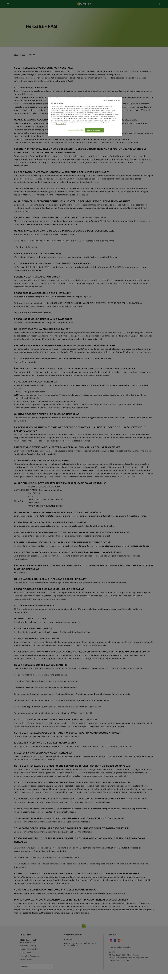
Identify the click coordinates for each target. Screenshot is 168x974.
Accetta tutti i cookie (94, 130)
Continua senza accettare (111, 100)
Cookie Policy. (61, 124)
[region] (85, 116)
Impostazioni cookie (76, 130)
